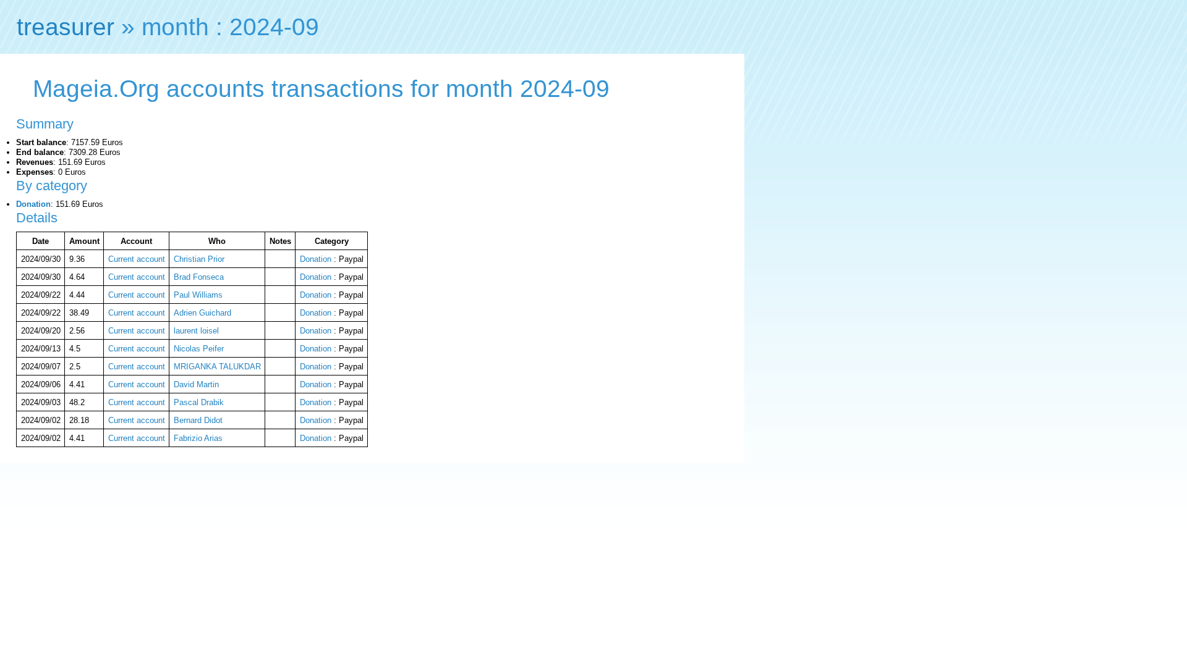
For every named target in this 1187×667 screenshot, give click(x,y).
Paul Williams (198, 295)
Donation (33, 204)
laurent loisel (196, 330)
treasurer (65, 27)
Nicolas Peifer (199, 348)
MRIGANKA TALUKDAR (217, 366)
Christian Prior (199, 259)
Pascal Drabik (199, 402)
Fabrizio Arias (198, 438)
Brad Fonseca (199, 277)
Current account (136, 259)
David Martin (196, 384)
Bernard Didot (198, 420)
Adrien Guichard (202, 312)
